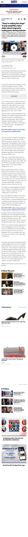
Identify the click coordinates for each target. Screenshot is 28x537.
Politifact (16, 187)
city (22, 227)
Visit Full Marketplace (22, 307)
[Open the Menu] (2, 2)
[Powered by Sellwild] (24, 384)
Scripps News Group (8, 65)
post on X (9, 141)
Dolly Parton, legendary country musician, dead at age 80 (14, 12)
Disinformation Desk (7, 19)
